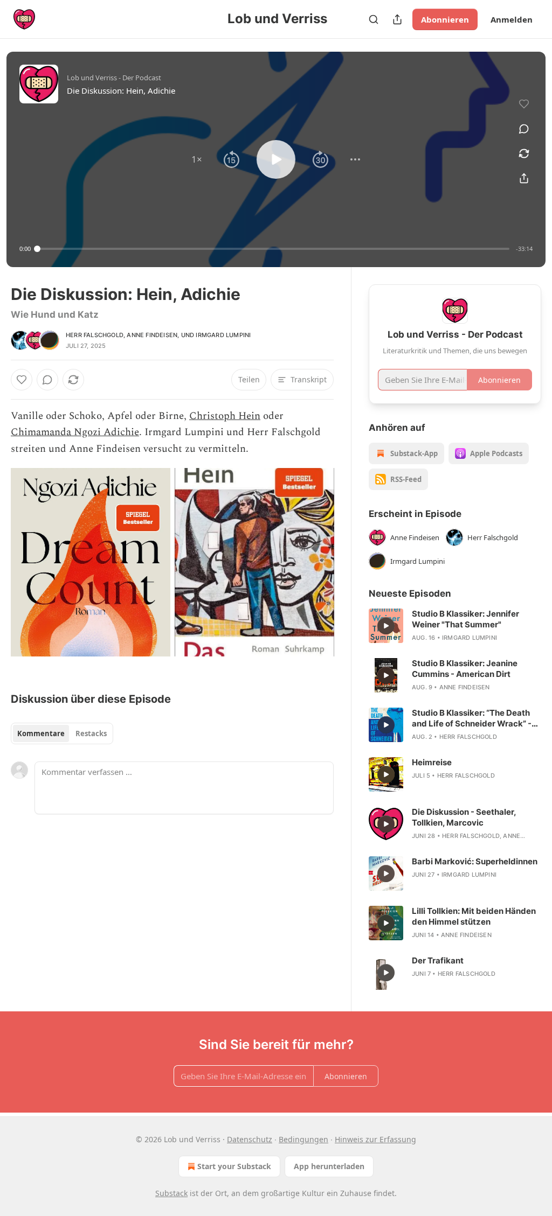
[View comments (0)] (524, 129)
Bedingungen (303, 1139)
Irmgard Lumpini (223, 335)
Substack (171, 1193)
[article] (455, 625)
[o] (386, 625)
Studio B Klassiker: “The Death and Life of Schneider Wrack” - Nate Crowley (472, 718)
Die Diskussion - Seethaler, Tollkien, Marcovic (464, 817)
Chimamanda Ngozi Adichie (75, 432)
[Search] (373, 19)
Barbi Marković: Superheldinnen (474, 861)
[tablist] (62, 733)
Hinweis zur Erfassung (375, 1139)
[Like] (21, 379)
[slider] (273, 248)
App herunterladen (329, 1166)
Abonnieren (445, 19)
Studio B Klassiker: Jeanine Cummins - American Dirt (465, 668)
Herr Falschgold (94, 335)
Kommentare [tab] (41, 733)
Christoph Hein (224, 416)
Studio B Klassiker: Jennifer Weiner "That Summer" (465, 619)
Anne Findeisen (152, 335)
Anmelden (512, 19)
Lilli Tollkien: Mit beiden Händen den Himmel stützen (474, 916)
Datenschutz (249, 1139)
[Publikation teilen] (397, 19)
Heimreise (432, 762)
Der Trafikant (438, 960)
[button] (197, 159)
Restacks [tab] (91, 733)
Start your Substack (234, 1166)
